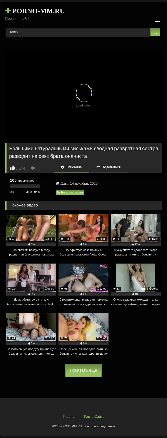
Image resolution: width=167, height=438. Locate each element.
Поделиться (111, 167)
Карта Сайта (94, 416)
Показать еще (83, 370)
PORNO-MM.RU (38, 11)
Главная (69, 416)
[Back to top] (153, 425)
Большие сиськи (72, 192)
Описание (73, 167)
